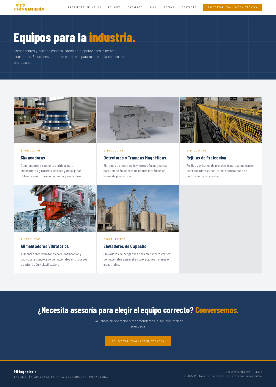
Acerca (169, 7)
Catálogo (135, 7)
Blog (153, 7)
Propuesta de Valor (84, 7)
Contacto (189, 7)
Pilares (114, 7)
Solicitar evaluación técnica (233, 7)
